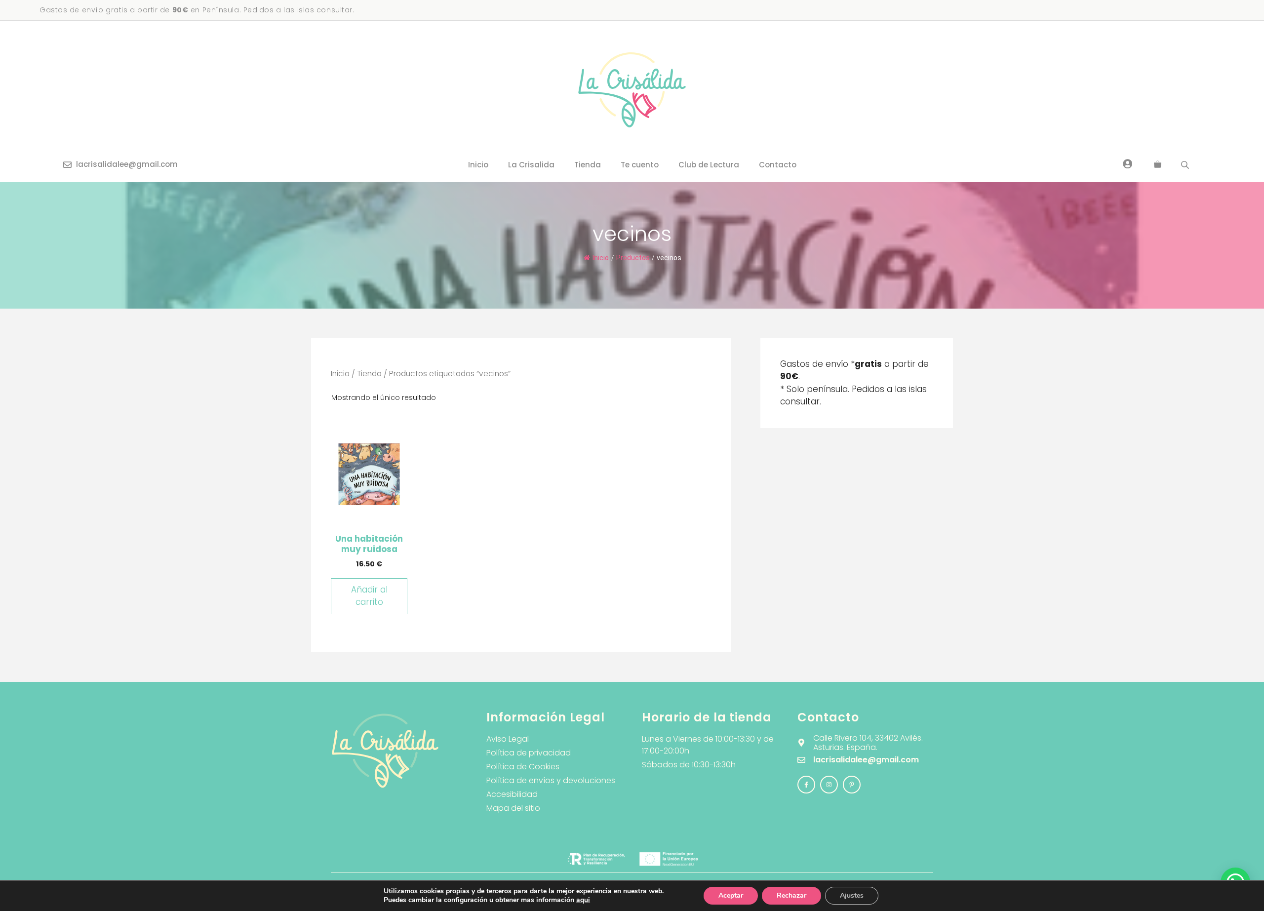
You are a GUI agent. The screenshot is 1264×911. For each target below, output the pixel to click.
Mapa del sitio (513, 808)
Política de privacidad (528, 752)
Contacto (777, 164)
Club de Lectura (708, 164)
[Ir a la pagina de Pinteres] (852, 784)
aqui (583, 900)
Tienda (587, 164)
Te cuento (640, 164)
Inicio (478, 164)
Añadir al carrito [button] (369, 596)
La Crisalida (531, 164)
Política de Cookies (522, 766)
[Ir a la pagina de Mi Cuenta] (1128, 163)
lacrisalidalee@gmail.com (127, 164)
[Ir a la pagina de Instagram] (806, 784)
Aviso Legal (507, 739)
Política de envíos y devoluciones (550, 780)
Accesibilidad (512, 794)
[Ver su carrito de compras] (1157, 165)
